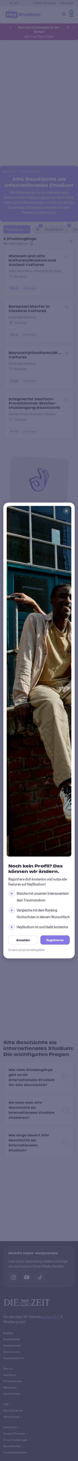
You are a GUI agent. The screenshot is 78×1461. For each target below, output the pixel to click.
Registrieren (55, 940)
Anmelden (23, 940)
